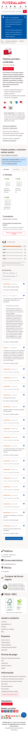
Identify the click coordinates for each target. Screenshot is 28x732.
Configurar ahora (8, 68)
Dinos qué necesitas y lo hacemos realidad (14, 233)
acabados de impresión (9, 140)
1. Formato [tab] (6, 169)
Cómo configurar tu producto (9, 155)
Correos (20, 135)
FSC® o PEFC (21, 117)
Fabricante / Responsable (10, 128)
